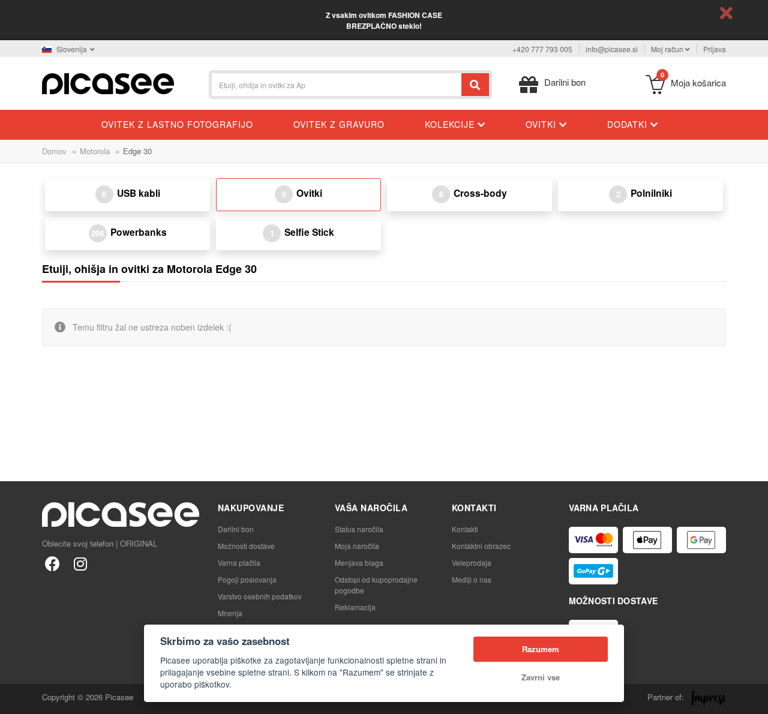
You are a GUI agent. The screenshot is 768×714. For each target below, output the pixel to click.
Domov (54, 151)
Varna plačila (239, 562)
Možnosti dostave (246, 546)
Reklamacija (355, 607)
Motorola (95, 151)
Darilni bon (236, 529)
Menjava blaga (359, 562)
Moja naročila (357, 546)
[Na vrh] (15, 698)
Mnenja (230, 613)
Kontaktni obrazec (481, 546)
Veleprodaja (471, 562)
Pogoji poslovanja (247, 579)
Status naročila (359, 529)
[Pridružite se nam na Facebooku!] (52, 563)
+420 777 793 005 (542, 49)
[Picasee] (108, 82)
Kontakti (465, 529)
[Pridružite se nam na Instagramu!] (80, 563)
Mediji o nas (471, 579)
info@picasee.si (612, 49)
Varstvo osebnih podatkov (260, 596)
